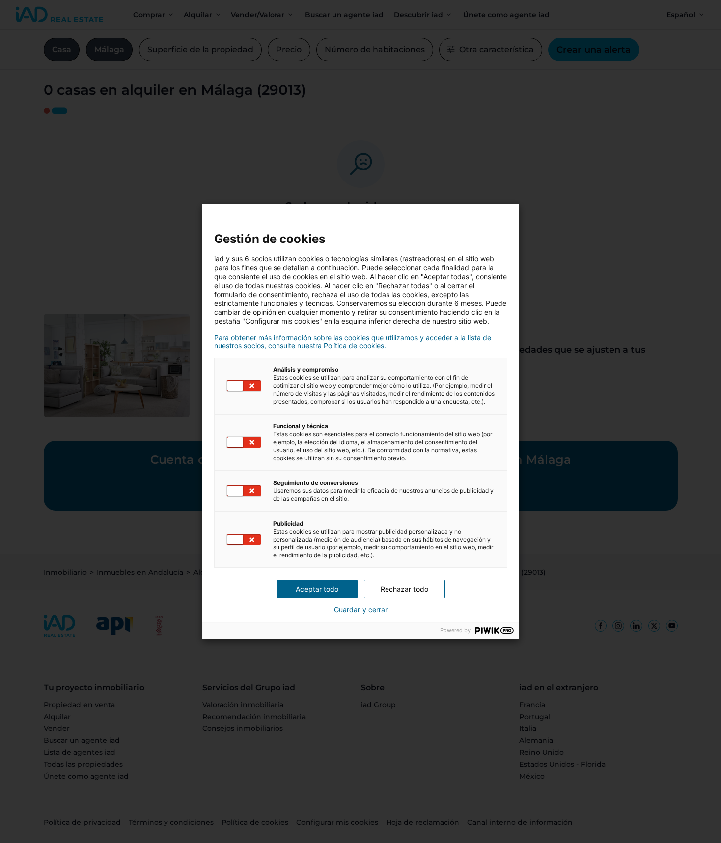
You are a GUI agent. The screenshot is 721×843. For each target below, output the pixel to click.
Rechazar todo (404, 589)
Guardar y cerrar (361, 610)
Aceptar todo (317, 589)
